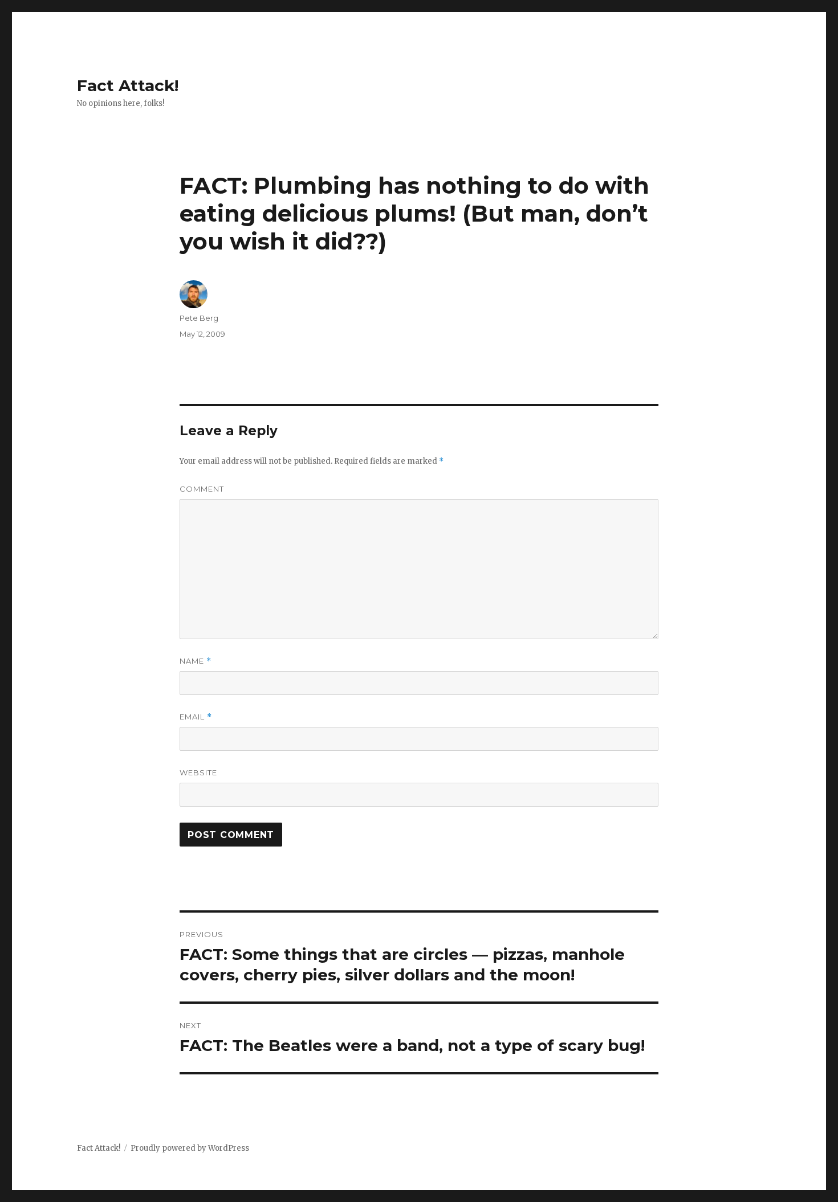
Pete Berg (199, 317)
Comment (202, 488)
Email (196, 717)
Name (195, 661)
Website (198, 772)
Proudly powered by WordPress (190, 1148)
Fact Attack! (127, 85)
